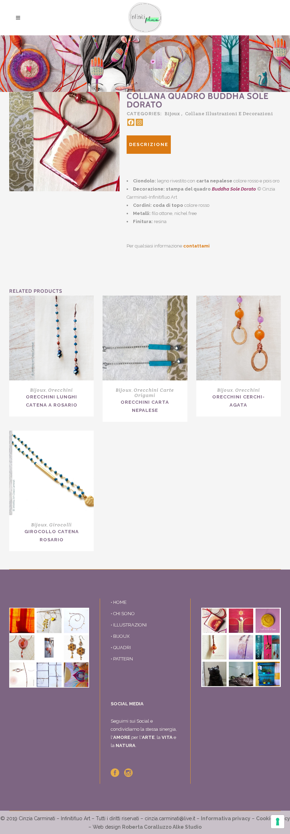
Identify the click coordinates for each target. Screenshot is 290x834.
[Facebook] (130, 122)
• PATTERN (122, 658)
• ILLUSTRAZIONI (129, 625)
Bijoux (172, 113)
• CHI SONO (123, 613)
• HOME (119, 602)
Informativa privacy (225, 818)
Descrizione (148, 144)
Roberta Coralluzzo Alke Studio (162, 827)
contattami (196, 246)
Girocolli (60, 524)
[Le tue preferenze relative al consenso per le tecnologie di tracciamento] (277, 821)
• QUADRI (121, 647)
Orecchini (60, 390)
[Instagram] (139, 122)
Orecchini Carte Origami (154, 392)
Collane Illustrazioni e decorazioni (229, 113)
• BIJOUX (120, 636)
